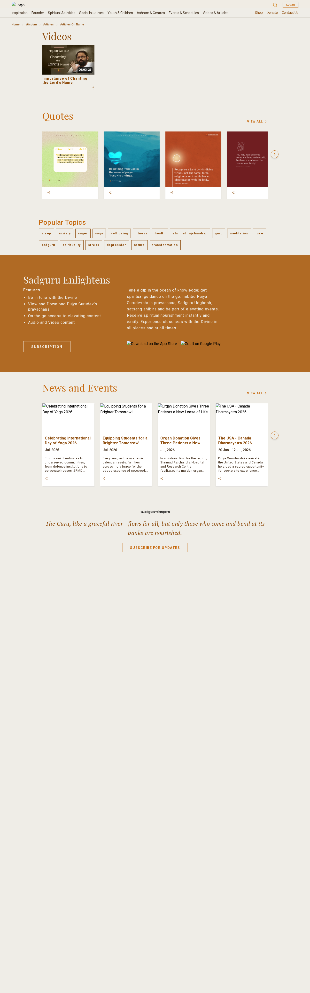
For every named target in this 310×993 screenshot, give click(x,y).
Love (259, 233)
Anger (83, 233)
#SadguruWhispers (155, 512)
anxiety (65, 233)
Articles (48, 24)
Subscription (46, 347)
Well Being (119, 233)
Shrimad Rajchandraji (190, 233)
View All (255, 121)
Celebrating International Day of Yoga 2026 (68, 440)
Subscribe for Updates (155, 548)
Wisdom (31, 24)
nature (139, 245)
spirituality (71, 245)
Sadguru (48, 245)
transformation (165, 245)
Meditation (239, 233)
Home (16, 24)
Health (160, 233)
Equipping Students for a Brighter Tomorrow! (125, 440)
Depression (117, 245)
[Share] (48, 192)
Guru (219, 233)
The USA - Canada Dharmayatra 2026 (235, 440)
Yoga (99, 233)
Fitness (141, 233)
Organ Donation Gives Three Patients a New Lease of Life (180, 443)
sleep (46, 233)
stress (94, 245)
